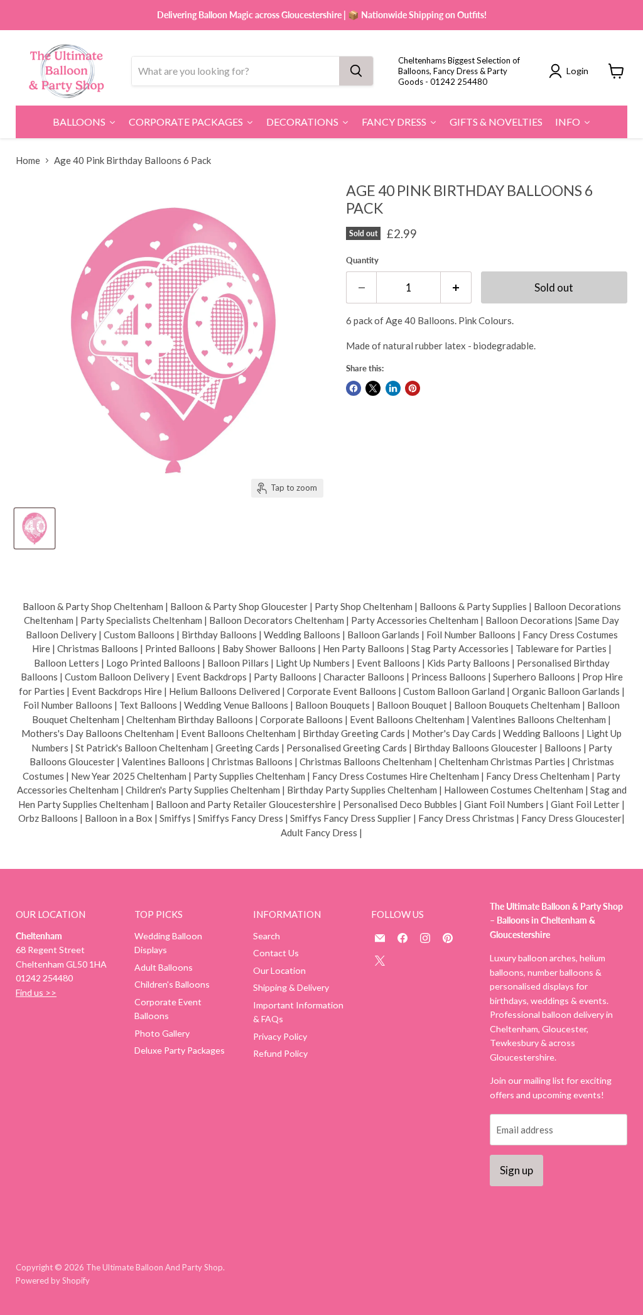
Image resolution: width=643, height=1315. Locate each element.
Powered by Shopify (53, 1280)
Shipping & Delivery (291, 987)
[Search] (356, 71)
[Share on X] (373, 388)
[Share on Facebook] (353, 388)
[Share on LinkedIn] (393, 388)
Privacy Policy (280, 1036)
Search (266, 935)
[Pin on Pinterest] (412, 388)
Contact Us (276, 952)
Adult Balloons (163, 967)
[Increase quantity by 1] (456, 287)
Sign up (516, 1170)
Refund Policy (280, 1053)
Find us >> (36, 992)
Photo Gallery (162, 1033)
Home (28, 160)
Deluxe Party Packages (179, 1050)
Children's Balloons (172, 984)
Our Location (279, 970)
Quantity (362, 260)
